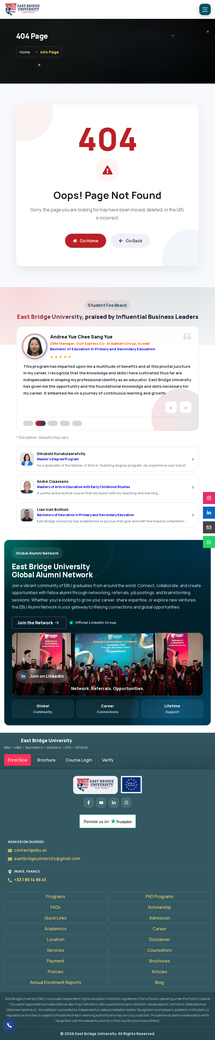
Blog (159, 982)
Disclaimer (159, 939)
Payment (55, 961)
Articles (159, 972)
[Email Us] (209, 527)
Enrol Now (17, 760)
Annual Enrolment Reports (55, 982)
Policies (55, 972)
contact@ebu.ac (30, 850)
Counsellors (159, 950)
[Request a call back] (9, 1025)
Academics (56, 929)
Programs (55, 896)
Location (55, 939)
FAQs (55, 907)
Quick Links (56, 918)
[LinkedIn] (209, 513)
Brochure (46, 760)
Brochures (159, 961)
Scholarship (159, 907)
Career (159, 929)
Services (55, 950)
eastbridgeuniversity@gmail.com (47, 858)
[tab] (28, 423)
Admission (159, 918)
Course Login (79, 760)
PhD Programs (160, 896)
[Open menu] (205, 9)
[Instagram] (209, 498)
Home (25, 51)
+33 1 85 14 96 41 (30, 880)
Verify (108, 760)
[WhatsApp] (209, 542)
